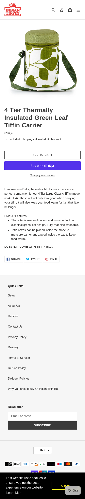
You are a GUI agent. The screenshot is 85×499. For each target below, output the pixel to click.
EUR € (41, 450)
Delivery (13, 347)
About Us (14, 305)
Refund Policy (17, 368)
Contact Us (15, 326)
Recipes (13, 316)
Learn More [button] (14, 492)
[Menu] (78, 10)
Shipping (27, 139)
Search (12, 295)
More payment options (42, 175)
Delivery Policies (18, 378)
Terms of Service (19, 357)
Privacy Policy (17, 337)
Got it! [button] (65, 485)
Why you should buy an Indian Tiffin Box (33, 388)
